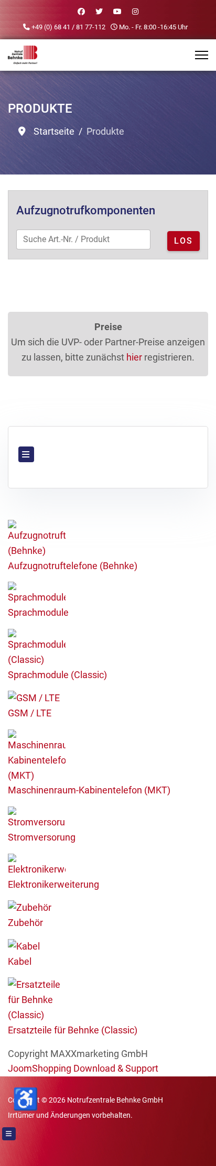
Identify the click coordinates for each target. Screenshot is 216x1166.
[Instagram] (135, 11)
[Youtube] (117, 11)
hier (134, 357)
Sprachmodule (38, 612)
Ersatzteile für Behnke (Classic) (72, 1030)
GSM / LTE (29, 712)
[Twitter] (99, 11)
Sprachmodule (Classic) (57, 674)
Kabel (19, 961)
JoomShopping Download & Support (83, 1068)
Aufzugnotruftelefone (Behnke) (72, 565)
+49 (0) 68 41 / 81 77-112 (68, 27)
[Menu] (201, 55)
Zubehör (25, 922)
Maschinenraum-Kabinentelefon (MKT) (89, 790)
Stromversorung (41, 837)
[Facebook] (81, 11)
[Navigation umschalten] (26, 454)
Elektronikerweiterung (53, 884)
